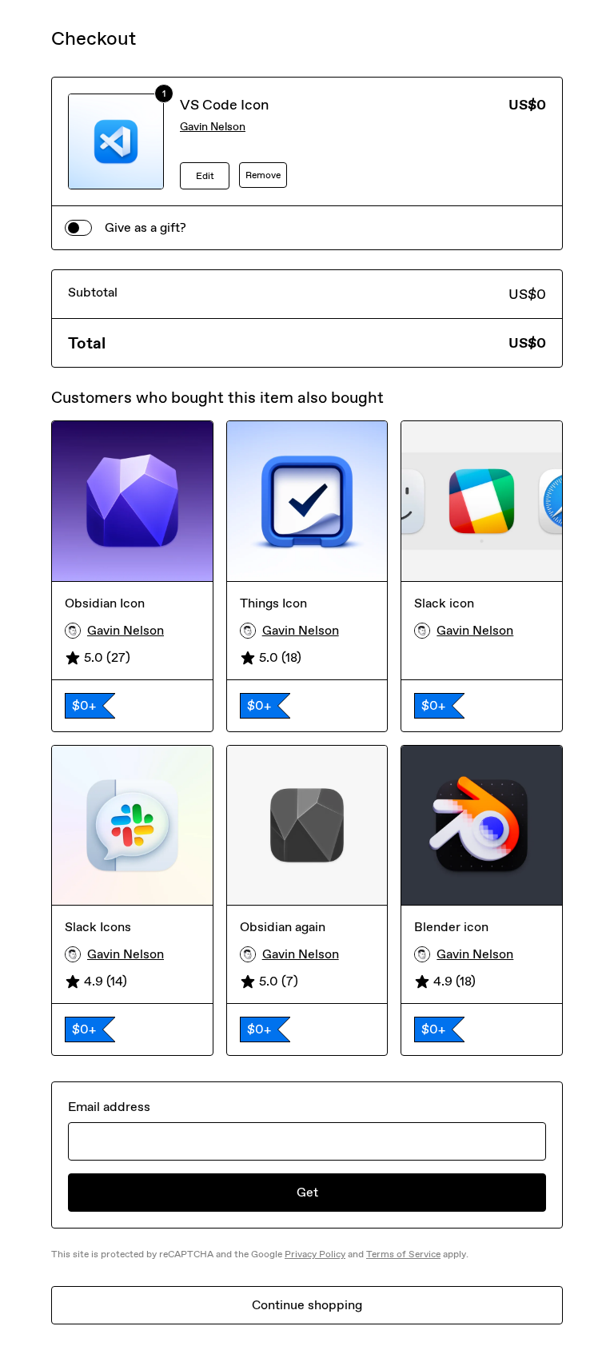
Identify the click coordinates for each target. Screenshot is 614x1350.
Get (307, 1192)
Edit (205, 175)
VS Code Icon (224, 104)
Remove (263, 175)
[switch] (78, 228)
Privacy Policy (315, 1254)
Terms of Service (403, 1254)
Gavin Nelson (212, 126)
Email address (109, 1106)
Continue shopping (307, 1304)
